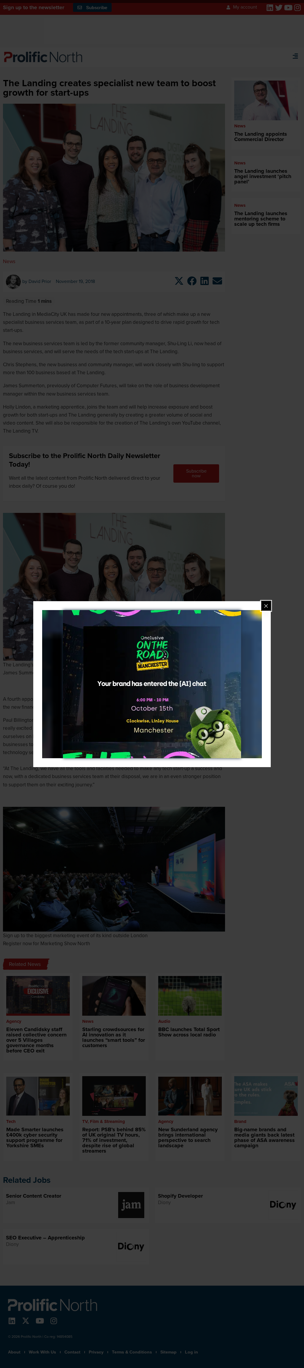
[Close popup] (266, 606)
